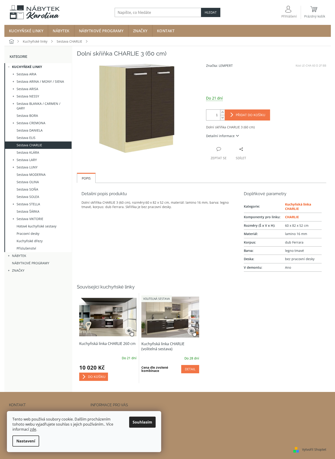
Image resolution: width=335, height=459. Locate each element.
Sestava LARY (27, 160)
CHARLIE (292, 217)
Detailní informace (220, 136)
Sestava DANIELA (30, 130)
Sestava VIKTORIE (30, 219)
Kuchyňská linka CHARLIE (298, 206)
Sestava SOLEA (28, 196)
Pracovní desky (28, 233)
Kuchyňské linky (27, 67)
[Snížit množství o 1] (222, 117)
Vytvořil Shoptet (314, 449)
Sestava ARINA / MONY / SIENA (40, 81)
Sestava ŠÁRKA (28, 211)
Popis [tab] (86, 178)
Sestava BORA (27, 115)
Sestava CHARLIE (29, 145)
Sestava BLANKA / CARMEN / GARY (38, 105)
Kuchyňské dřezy (30, 241)
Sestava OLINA (28, 182)
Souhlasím (142, 422)
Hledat (211, 12)
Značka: (219, 65)
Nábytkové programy (30, 263)
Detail (190, 369)
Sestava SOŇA (27, 189)
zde (33, 429)
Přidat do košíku (250, 115)
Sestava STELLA (28, 204)
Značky (18, 270)
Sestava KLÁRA (28, 152)
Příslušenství (26, 248)
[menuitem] (26, 31)
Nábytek (19, 255)
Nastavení (25, 441)
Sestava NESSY (28, 96)
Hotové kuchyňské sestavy (36, 226)
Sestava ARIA (26, 74)
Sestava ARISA (27, 89)
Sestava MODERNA (31, 174)
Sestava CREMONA (31, 123)
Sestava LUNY (27, 167)
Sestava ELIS (26, 137)
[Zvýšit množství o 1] (222, 112)
